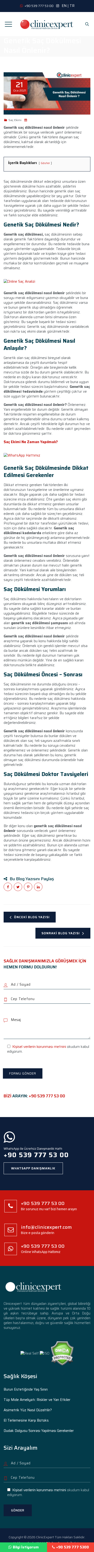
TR (72, 6)
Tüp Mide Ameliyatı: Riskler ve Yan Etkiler (37, 1399)
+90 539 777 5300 (72, 1547)
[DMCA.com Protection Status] (62, 1353)
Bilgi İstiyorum (26, 1547)
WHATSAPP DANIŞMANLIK (33, 1168)
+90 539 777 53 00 (47, 1096)
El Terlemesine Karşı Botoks (26, 1420)
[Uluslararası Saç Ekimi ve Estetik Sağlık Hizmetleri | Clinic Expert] (47, 24)
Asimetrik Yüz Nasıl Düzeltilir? (28, 1410)
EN (64, 6)
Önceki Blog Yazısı (32, 917)
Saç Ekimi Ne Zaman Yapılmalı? (31, 442)
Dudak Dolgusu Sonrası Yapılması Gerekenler (39, 1430)
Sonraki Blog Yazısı (60, 933)
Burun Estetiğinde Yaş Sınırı (26, 1389)
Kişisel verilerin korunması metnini (39, 1047)
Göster (45, 163)
